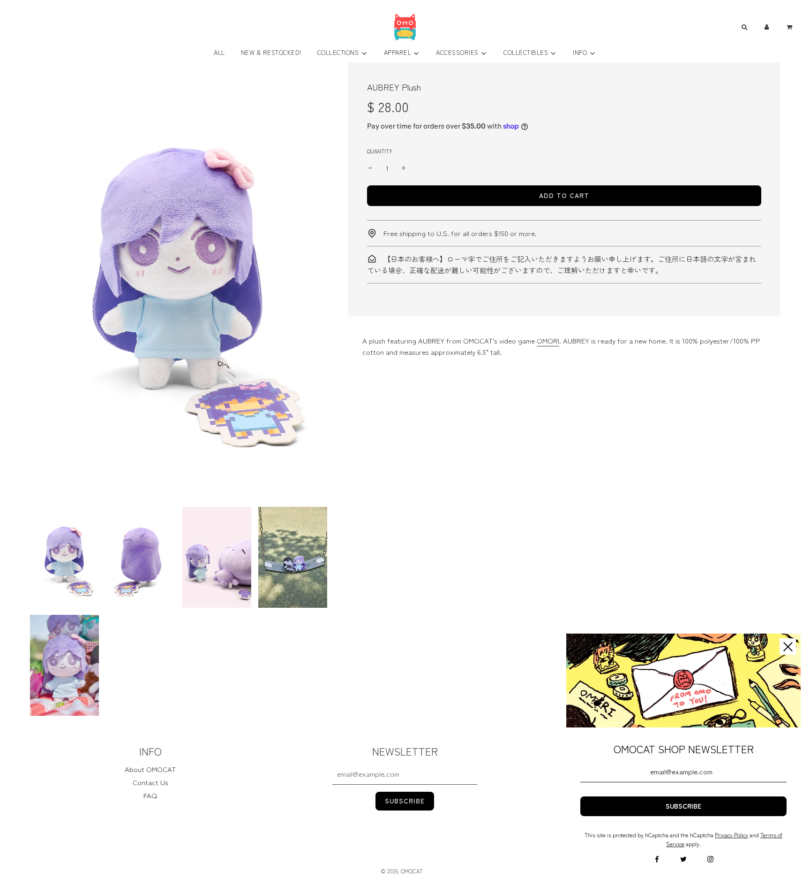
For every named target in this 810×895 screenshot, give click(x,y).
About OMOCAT (150, 769)
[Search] (744, 27)
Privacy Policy (731, 835)
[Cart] (790, 27)
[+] (403, 168)
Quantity (379, 151)
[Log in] (767, 27)
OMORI (548, 340)
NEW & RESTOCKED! (271, 52)
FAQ (150, 795)
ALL (219, 52)
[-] (370, 168)
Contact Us (150, 782)
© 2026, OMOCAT (402, 871)
